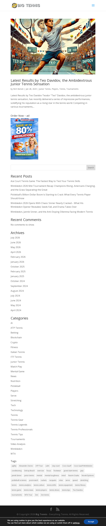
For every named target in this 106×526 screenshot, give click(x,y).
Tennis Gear (17, 419)
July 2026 (15, 237)
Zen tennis (45, 495)
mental (39, 475)
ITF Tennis (16, 356)
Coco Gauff (66, 466)
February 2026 (18, 256)
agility (14, 466)
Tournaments (72, 89)
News (13, 376)
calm (47, 466)
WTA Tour (28, 495)
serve (68, 480)
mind (64, 475)
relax (61, 480)
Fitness (14, 347)
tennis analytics (25, 485)
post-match (33, 480)
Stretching (16, 400)
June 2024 (16, 300)
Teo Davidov (78, 490)
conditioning (17, 470)
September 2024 (19, 286)
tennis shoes (54, 490)
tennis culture (39, 485)
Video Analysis (18, 444)
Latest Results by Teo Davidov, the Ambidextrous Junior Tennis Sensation (51, 82)
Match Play (16, 366)
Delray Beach (29, 470)
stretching (84, 480)
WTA (13, 453)
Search (91, 167)
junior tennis (29, 475)
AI (12, 323)
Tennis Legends (19, 424)
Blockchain (16, 337)
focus (49, 470)
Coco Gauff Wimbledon (83, 466)
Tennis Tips (17, 434)
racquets (52, 480)
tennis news (28, 490)
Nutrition (15, 381)
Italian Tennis (18, 352)
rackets (44, 480)
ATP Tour (39, 466)
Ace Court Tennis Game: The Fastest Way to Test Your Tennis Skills (45, 181)
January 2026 (17, 261)
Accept (91, 521)
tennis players (41, 490)
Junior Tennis (45, 89)
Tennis (62, 89)
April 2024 (16, 310)
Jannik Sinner (17, 475)
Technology (17, 410)
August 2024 (17, 290)
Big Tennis (41, 514)
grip (82, 470)
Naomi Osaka (73, 475)
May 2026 (16, 247)
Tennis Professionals (22, 429)
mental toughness (52, 475)
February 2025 (18, 271)
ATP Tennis (17, 327)
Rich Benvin (18, 89)
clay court (56, 466)
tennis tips (66, 490)
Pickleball (15, 386)
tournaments (17, 495)
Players (55, 89)
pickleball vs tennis (19, 480)
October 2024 (18, 281)
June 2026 (16, 242)
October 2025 (18, 266)
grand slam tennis (71, 470)
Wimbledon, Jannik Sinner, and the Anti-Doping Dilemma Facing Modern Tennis (52, 211)
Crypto (14, 342)
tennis (14, 485)
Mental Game (17, 371)
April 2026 (16, 252)
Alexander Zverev (26, 466)
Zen (36, 495)
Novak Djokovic (88, 475)
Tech (13, 405)
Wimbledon (16, 448)
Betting (14, 332)
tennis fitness (80, 485)
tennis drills (51, 485)
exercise (40, 470)
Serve (13, 395)
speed (75, 480)
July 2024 (15, 295)
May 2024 (16, 305)
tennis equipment (65, 485)
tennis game (16, 490)
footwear (57, 470)
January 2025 (17, 276)
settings (76, 523)
